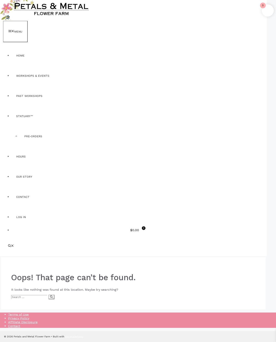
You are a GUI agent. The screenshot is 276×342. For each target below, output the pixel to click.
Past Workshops (29, 96)
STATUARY (23, 116)
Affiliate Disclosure (23, 322)
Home (20, 55)
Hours (21, 156)
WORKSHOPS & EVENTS (32, 75)
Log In (21, 217)
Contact (22, 196)
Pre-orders (33, 136)
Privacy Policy (18, 318)
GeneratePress (74, 336)
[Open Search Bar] (11, 246)
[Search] (51, 297)
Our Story (24, 176)
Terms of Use (18, 314)
